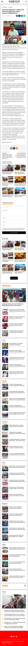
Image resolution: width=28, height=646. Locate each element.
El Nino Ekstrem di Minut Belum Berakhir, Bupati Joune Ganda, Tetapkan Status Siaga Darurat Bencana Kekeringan (16, 488)
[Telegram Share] (22, 16)
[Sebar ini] (17, 16)
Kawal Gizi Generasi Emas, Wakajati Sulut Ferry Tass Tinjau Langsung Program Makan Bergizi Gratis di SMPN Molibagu (20, 173)
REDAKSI (4, 643)
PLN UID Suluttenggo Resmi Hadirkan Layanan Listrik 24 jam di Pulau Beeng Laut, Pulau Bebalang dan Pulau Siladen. (17, 385)
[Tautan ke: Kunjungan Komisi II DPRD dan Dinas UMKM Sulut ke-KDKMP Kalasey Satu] (5, 537)
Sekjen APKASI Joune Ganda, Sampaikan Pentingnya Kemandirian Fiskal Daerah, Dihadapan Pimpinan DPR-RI (16, 344)
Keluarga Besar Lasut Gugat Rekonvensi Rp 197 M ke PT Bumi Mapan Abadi (14, 619)
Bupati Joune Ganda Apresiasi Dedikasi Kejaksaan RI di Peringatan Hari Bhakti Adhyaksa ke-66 (13, 627)
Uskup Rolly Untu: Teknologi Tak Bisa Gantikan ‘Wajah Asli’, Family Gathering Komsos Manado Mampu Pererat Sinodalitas (17, 529)
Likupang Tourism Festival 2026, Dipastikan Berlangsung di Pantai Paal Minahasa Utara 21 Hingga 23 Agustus (17, 310)
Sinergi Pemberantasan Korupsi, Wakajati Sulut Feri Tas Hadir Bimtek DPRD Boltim (20, 184)
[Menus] (2, 1)
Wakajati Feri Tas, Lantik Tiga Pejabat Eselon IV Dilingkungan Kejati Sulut (15, 623)
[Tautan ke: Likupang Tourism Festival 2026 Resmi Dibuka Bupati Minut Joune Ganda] (14, 295)
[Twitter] (14, 148)
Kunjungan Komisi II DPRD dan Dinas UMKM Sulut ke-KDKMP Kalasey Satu (16, 536)
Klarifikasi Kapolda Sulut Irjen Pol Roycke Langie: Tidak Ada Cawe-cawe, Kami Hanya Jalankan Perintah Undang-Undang (14, 615)
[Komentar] (14, 1)
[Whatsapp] (24, 16)
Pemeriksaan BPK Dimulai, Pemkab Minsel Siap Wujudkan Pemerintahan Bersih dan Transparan (17, 555)
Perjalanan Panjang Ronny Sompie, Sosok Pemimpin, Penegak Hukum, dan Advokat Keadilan (17, 365)
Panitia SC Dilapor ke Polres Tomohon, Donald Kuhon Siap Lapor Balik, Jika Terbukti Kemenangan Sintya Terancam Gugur (16, 447)
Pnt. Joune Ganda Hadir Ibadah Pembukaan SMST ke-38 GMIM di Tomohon (17, 454)
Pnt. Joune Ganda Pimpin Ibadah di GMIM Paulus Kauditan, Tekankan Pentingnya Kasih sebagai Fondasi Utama (17, 562)
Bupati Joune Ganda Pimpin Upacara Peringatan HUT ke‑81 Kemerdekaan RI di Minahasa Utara (16, 495)
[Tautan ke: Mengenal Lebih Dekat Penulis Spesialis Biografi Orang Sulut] (5, 374)
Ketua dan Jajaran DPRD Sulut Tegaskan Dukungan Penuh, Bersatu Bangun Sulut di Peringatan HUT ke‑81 (16, 324)
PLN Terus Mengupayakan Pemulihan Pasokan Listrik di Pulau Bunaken (17, 406)
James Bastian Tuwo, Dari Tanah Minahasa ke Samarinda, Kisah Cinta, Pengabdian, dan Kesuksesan (17, 358)
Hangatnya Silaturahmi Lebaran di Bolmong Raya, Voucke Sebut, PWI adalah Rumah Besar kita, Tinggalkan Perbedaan (7, 196)
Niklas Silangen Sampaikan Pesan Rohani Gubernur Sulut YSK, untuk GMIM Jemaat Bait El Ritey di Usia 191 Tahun (17, 548)
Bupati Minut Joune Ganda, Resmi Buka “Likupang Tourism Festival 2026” (17, 466)
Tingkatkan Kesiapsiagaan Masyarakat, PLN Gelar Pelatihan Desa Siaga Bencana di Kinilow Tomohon (17, 433)
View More (14, 278)
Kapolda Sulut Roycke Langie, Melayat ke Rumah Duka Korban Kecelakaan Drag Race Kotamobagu (7, 173)
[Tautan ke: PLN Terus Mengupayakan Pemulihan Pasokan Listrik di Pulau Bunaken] (5, 407)
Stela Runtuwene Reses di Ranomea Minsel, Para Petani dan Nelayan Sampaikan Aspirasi (17, 569)
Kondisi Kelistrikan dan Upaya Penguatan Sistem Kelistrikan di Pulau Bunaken (16, 392)
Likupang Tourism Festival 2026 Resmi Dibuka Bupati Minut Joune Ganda (12, 304)
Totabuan (4, 16)
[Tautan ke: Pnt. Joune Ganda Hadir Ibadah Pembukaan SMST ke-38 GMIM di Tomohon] (5, 455)
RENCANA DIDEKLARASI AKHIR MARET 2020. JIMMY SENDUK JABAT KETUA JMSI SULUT (7, 155)
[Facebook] (11, 148)
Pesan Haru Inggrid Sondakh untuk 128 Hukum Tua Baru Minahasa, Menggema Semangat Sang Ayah (17, 514)
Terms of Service (11, 643)
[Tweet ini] (19, 16)
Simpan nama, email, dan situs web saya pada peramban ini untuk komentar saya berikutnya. (13, 229)
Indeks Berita (20, 643)
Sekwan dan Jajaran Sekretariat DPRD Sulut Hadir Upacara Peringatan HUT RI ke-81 (17, 317)
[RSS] (17, 148)
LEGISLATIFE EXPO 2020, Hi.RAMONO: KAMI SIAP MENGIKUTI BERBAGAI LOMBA (20, 154)
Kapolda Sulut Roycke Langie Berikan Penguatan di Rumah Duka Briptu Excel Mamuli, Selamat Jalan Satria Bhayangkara (17, 521)
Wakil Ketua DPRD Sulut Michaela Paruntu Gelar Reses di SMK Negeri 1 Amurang (17, 577)
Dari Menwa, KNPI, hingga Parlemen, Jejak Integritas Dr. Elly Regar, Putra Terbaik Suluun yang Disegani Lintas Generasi (17, 351)
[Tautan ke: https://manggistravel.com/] (25, 585)
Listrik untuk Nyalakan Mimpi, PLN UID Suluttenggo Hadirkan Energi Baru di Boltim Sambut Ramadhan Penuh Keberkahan (20, 196)
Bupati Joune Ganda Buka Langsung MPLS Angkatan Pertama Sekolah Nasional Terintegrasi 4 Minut (15, 507)
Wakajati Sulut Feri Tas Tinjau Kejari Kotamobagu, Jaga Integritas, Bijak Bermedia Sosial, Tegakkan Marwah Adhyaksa (7, 184)
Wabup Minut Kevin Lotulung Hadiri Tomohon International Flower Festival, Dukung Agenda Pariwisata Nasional (16, 426)
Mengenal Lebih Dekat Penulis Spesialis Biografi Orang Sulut (16, 372)
